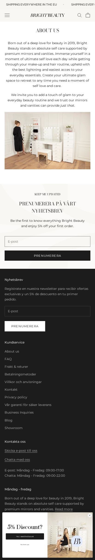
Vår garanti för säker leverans (28, 405)
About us (12, 351)
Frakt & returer (16, 367)
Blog (8, 420)
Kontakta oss (15, 441)
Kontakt (11, 389)
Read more (64, 509)
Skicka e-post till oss (21, 451)
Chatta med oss (17, 460)
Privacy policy (16, 397)
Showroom (14, 428)
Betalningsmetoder (20, 374)
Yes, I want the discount (25, 536)
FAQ (8, 359)
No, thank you (25, 544)
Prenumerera (47, 255)
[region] (76, 541)
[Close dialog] (90, 515)
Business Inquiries (19, 412)
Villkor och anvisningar (23, 382)
